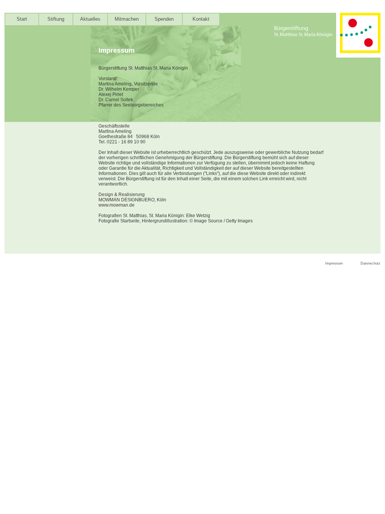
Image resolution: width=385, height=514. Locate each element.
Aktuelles (90, 19)
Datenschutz (370, 263)
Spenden (164, 19)
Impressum (334, 263)
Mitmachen (127, 19)
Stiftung (56, 19)
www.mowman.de (117, 205)
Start (22, 19)
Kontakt (200, 19)
